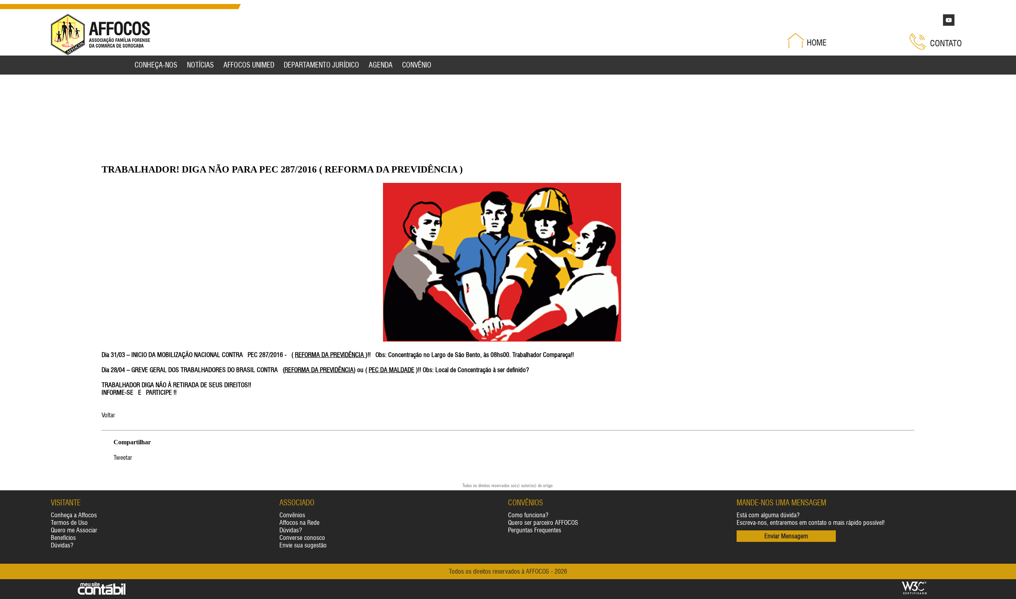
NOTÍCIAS (200, 65)
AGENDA (381, 65)
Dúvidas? (62, 545)
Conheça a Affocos (74, 515)
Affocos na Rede (299, 522)
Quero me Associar (74, 530)
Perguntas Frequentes (534, 530)
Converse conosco (302, 537)
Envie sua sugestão (303, 545)
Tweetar (123, 457)
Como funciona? (528, 515)
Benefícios (63, 537)
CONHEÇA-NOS (156, 65)
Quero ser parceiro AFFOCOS (543, 522)
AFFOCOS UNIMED (248, 65)
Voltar (108, 415)
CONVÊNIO (416, 65)
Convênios (292, 515)
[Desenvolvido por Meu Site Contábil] (101, 593)
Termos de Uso (69, 522)
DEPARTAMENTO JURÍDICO (321, 65)
